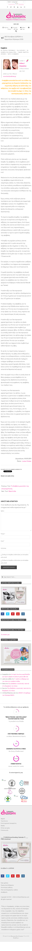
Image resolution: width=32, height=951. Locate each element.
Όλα (7, 52)
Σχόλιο (2, 511)
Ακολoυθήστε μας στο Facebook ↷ (14, 620)
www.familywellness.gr (9, 76)
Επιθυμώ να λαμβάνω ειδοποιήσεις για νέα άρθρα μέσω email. (14, 561)
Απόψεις (3, 54)
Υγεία (14, 52)
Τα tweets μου (5, 634)
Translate (21, 4)
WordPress (16, 938)
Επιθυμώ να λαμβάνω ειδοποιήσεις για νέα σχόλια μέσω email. (14, 556)
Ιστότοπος (3, 548)
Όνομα (3, 534)
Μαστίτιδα (12, 491)
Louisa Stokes (26, 461)
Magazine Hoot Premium (17, 936)
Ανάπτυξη (25, 52)
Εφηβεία (3, 52)
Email (2, 541)
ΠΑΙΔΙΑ (11, 52)
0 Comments (15, 54)
